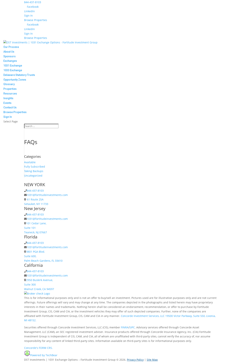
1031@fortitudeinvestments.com (47, 195)
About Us (8, 51)
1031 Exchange (12, 65)
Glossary (9, 84)
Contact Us (10, 107)
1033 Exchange (12, 70)
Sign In (28, 15)
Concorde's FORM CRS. (38, 348)
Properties (10, 88)
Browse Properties (35, 20)
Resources (10, 93)
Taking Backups (33, 171)
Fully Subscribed (34, 166)
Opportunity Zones (14, 79)
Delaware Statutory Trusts (19, 74)
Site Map (152, 359)
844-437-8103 (32, 2)
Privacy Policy (135, 359)
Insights (8, 98)
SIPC (132, 327)
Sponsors (9, 56)
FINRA (124, 327)
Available (30, 162)
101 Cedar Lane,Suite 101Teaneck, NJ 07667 (35, 227)
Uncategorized (33, 175)
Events (7, 102)
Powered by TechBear (43, 355)
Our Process (11, 46)
